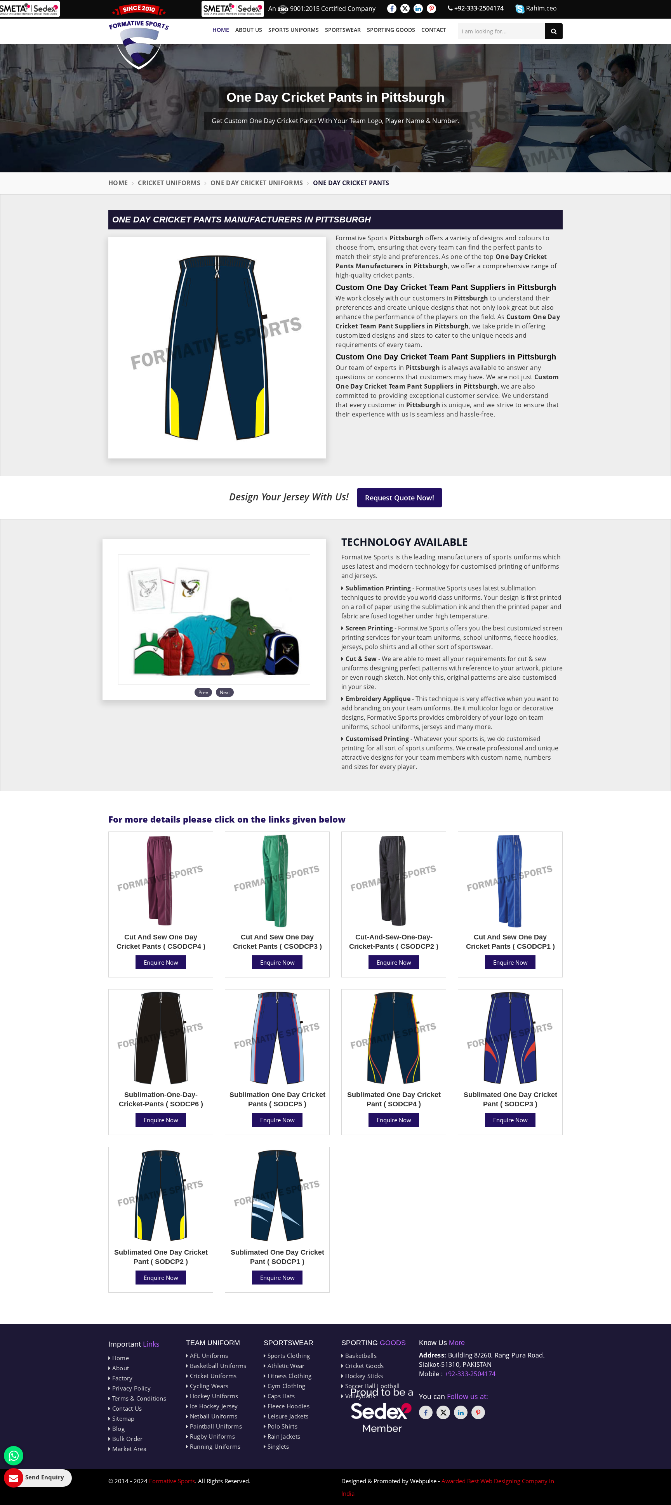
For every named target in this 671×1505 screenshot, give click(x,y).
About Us (248, 29)
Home (220, 29)
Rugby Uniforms (211, 1436)
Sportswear (343, 29)
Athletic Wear (285, 1366)
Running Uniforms (214, 1446)
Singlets (277, 1446)
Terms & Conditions (138, 1398)
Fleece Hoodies (287, 1406)
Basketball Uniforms (217, 1366)
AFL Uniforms (208, 1355)
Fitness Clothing (288, 1376)
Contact (433, 29)
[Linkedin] (418, 8)
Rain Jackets (283, 1436)
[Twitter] (405, 8)
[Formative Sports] (139, 36)
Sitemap (122, 1418)
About (119, 1368)
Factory (121, 1378)
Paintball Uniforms (215, 1426)
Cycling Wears (208, 1386)
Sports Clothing (288, 1355)
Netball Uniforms (212, 1416)
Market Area (128, 1449)
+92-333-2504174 (478, 8)
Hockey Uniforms (213, 1396)
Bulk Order (126, 1439)
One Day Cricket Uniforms (256, 183)
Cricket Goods (363, 1366)
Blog (117, 1428)
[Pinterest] (431, 8)
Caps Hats (280, 1396)
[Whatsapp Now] (13, 1455)
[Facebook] (391, 8)
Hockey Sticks (363, 1376)
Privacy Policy (130, 1388)
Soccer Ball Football (371, 1386)
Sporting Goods (391, 29)
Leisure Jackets (287, 1416)
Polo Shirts (281, 1426)
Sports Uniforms (293, 29)
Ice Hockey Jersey (213, 1406)
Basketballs (360, 1355)
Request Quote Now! (399, 497)
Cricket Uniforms (169, 183)
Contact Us (126, 1408)
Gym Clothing (285, 1386)
